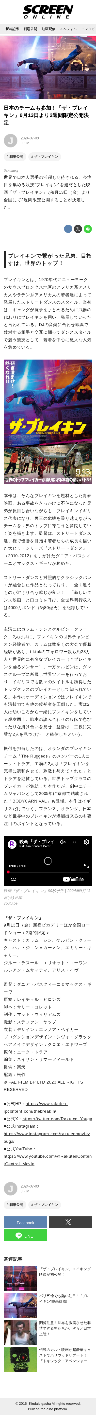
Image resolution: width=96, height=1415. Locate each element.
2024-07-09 (30, 138)
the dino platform (54, 1409)
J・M (25, 143)
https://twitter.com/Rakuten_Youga (57, 1119)
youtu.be (10, 903)
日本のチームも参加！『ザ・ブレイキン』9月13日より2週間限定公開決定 (46, 115)
